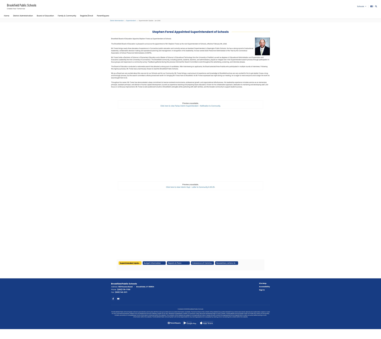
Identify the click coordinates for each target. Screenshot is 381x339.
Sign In (262, 290)
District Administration (117, 20)
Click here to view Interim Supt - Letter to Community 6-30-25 (190, 187)
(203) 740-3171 (121, 292)
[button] (361, 6)
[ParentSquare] (174, 322)
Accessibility (264, 287)
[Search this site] (376, 6)
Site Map (262, 283)
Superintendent (131, 20)
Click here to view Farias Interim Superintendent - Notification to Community (190, 105)
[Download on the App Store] (206, 323)
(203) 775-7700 (123, 289)
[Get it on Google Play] (190, 323)
